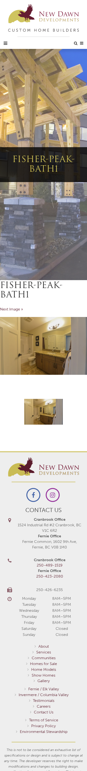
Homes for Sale (43, 663)
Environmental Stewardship (43, 731)
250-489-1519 (50, 565)
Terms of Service (43, 720)
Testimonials (43, 700)
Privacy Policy (43, 726)
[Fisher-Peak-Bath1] (43, 346)
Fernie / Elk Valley (43, 689)
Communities (44, 658)
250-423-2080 (49, 576)
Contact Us (43, 712)
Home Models (43, 669)
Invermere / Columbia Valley (44, 694)
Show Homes (43, 675)
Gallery (43, 681)
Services (43, 652)
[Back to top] (73, 757)
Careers (44, 706)
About (43, 646)
